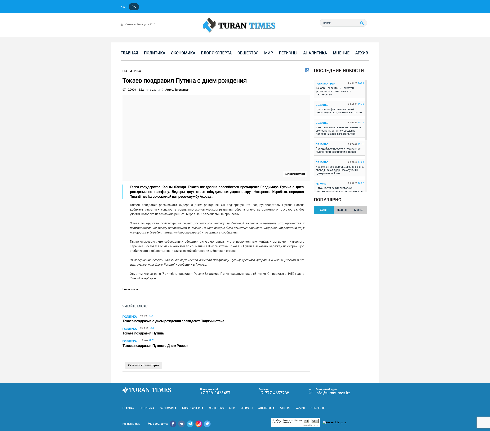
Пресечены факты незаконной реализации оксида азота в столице (339, 111)
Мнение (341, 53)
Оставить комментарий (143, 365)
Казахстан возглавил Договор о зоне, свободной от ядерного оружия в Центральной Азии (340, 170)
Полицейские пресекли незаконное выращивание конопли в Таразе (338, 150)
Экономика (183, 53)
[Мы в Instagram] (198, 423)
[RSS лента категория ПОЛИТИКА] (307, 70)
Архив (361, 53)
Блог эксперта (216, 53)
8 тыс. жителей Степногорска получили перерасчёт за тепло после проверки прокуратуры (339, 191)
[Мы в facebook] (173, 423)
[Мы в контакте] (181, 423)
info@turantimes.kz (332, 393)
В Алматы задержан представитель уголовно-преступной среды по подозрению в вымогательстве (339, 130)
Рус (134, 6)
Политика (154, 53)
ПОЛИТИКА (131, 71)
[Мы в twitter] (207, 423)
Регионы (288, 53)
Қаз (123, 6)
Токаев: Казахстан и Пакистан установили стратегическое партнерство (335, 91)
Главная (129, 53)
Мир (268, 53)
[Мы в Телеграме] (190, 423)
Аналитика (315, 53)
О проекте (317, 408)
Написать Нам (131, 423)
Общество (248, 53)
